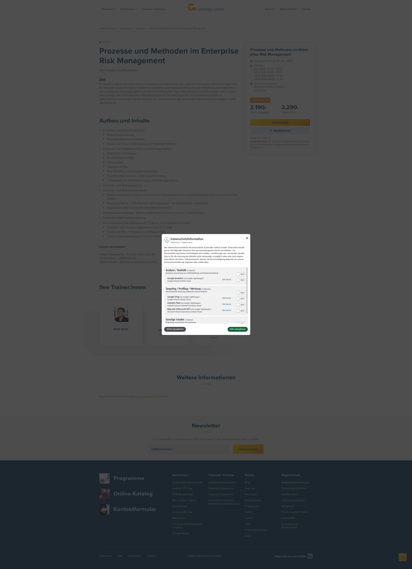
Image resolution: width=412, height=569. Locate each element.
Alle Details (226, 280)
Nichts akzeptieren (175, 329)
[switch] (241, 274)
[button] (238, 274)
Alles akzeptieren (237, 329)
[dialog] (206, 284)
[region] (206, 295)
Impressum (175, 243)
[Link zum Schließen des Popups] (247, 238)
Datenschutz (187, 243)
